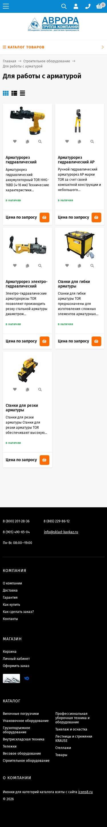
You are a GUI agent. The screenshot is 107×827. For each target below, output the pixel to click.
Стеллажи (63, 748)
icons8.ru (85, 792)
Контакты (10, 619)
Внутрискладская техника (24, 739)
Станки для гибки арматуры (74, 284)
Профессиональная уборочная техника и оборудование (72, 718)
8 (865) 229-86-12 (57, 521)
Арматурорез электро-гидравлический (27, 284)
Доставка (10, 590)
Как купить (11, 605)
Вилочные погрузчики (21, 714)
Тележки (10, 746)
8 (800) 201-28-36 (16, 521)
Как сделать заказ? (18, 612)
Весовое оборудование (22, 754)
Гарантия (10, 598)
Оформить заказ (16, 666)
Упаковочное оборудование (26, 721)
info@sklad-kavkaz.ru (61, 532)
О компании (12, 583)
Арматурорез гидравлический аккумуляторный (21, 162)
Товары (61, 755)
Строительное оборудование (46, 61)
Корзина (10, 652)
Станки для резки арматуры (22, 408)
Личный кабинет (16, 659)
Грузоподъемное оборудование (16, 730)
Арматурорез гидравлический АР (76, 160)
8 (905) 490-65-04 (16, 532)
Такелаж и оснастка (71, 729)
